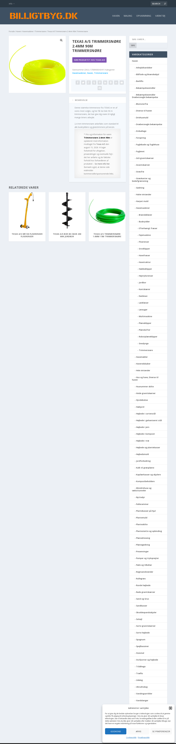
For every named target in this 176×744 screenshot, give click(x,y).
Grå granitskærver (145, 158)
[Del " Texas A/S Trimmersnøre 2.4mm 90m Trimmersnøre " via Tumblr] (94, 82)
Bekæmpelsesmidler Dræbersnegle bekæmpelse (145, 96)
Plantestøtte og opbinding (149, 531)
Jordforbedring (143, 461)
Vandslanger (142, 700)
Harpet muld (142, 201)
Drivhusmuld (142, 117)
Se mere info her (102, 163)
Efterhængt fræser (148, 228)
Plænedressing (143, 538)
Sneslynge (143, 343)
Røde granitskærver (145, 592)
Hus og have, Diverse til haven (145, 378)
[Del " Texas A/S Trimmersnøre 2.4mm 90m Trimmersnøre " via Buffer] (111, 82)
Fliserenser (144, 241)
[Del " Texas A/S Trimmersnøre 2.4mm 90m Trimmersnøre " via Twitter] (83, 82)
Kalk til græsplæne (145, 467)
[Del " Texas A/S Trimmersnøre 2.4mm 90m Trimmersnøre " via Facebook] (78, 82)
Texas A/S (100, 144)
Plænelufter (144, 330)
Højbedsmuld (142, 454)
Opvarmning (143, 16)
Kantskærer (144, 289)
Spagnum (140, 639)
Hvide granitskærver (146, 393)
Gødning (140, 187)
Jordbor (142, 282)
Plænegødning (143, 544)
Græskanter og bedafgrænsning (141, 179)
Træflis (139, 673)
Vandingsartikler (144, 693)
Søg (133, 45)
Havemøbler (142, 357)
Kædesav (143, 296)
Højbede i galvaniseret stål (149, 420)
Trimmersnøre (40, 31)
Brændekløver (145, 215)
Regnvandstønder (144, 572)
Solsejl (139, 619)
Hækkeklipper (145, 269)
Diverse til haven (144, 110)
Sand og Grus (142, 598)
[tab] (97, 100)
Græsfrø (140, 171)
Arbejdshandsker (144, 67)
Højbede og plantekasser (148, 447)
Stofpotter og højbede (147, 659)
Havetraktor (145, 262)
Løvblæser (143, 302)
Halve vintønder (143, 194)
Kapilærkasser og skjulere (148, 474)
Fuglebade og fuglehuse (147, 144)
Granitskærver (143, 165)
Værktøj (160, 16)
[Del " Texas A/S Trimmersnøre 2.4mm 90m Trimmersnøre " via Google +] (89, 82)
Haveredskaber (143, 363)
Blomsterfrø (142, 104)
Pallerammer (142, 504)
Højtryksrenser (146, 275)
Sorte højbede (143, 632)
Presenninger (142, 551)
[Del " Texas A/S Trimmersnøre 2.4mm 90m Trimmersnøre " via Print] (100, 88)
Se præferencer (161, 731)
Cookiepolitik (131, 737)
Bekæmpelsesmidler (145, 88)
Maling (128, 16)
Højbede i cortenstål (146, 413)
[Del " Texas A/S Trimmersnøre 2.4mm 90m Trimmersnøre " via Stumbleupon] (116, 82)
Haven (116, 16)
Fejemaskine (145, 235)
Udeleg (139, 680)
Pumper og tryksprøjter (147, 558)
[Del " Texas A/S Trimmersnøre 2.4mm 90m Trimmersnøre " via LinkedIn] (105, 82)
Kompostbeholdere (145, 481)
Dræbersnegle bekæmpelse (149, 124)
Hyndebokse (142, 400)
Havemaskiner (28, 31)
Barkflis (139, 81)
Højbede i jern (142, 427)
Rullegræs (141, 578)
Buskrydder (144, 221)
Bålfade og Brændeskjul (147, 74)
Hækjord (140, 407)
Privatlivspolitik (143, 737)
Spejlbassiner (142, 646)
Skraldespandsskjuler (146, 612)
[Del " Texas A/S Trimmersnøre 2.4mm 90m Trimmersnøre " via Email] (122, 82)
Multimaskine (145, 316)
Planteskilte (142, 524)
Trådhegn (141, 666)
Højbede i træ (142, 440)
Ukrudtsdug (142, 687)
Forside (12, 31)
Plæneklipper (145, 323)
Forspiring (141, 137)
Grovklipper (144, 248)
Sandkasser (141, 605)
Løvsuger (143, 309)
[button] (170, 708)
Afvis (138, 731)
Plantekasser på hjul (146, 511)
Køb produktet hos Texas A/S (89, 60)
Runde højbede (143, 585)
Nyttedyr (140, 497)
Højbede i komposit (145, 434)
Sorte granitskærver (146, 626)
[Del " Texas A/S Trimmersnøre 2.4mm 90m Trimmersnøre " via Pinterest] (100, 82)
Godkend (116, 731)
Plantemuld (141, 517)
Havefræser (144, 255)
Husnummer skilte (145, 386)
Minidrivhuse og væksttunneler (141, 489)
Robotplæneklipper (148, 336)
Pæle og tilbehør (144, 565)
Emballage (141, 131)
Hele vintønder (143, 370)
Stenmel (140, 653)
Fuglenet (140, 151)
